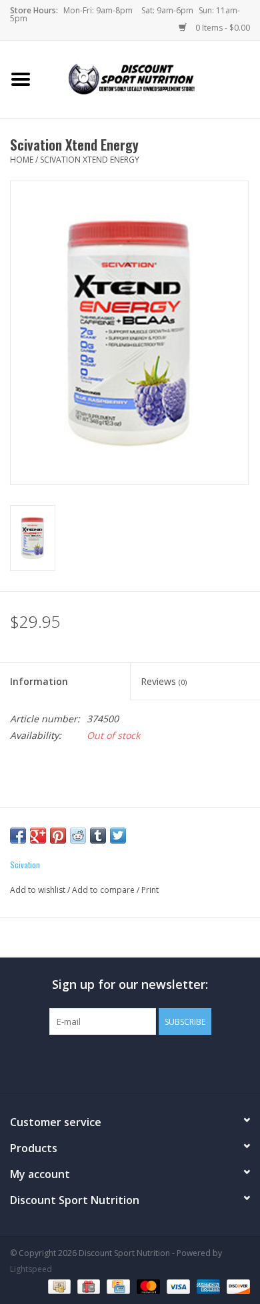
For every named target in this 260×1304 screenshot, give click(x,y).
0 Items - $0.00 (221, 27)
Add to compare (104, 890)
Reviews (164, 681)
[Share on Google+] (38, 836)
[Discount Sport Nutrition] (150, 78)
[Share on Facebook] (18, 836)
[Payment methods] (58, 1285)
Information (39, 681)
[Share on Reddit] (78, 836)
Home (21, 159)
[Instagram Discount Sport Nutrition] (154, 1062)
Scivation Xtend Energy (89, 159)
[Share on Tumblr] (98, 836)
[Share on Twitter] (118, 836)
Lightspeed (31, 1269)
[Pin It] (58, 836)
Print (150, 890)
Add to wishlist (37, 890)
